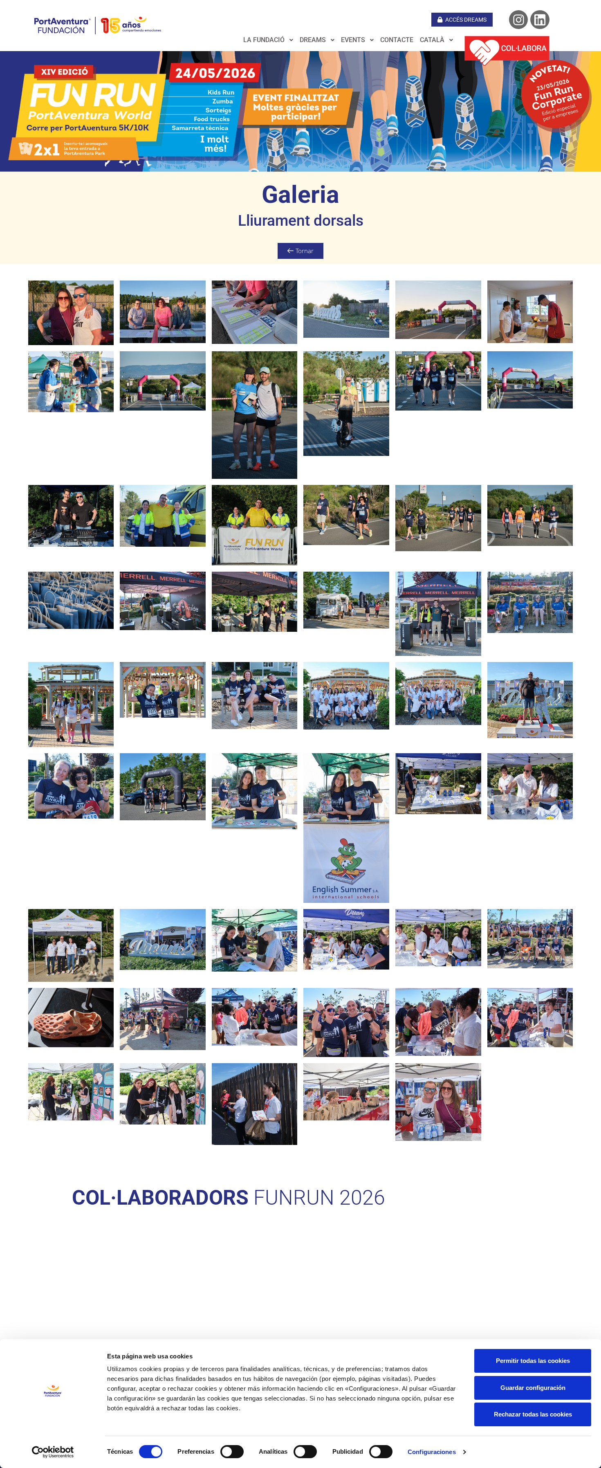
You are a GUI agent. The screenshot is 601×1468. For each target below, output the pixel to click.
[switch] (232, 1451)
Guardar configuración (532, 1387)
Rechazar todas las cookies (533, 1414)
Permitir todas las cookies (533, 1360)
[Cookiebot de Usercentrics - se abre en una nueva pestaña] (53, 1452)
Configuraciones (432, 1451)
